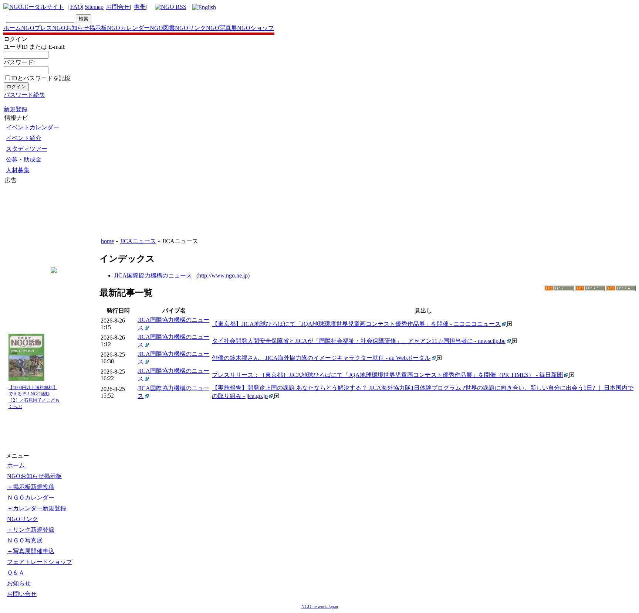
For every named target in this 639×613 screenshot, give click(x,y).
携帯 (140, 7)
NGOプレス (36, 28)
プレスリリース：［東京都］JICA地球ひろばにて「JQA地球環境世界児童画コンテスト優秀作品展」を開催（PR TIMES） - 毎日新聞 (387, 375)
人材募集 (18, 170)
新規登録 (15, 109)
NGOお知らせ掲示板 (79, 28)
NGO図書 (162, 28)
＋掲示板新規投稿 (30, 487)
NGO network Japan (319, 606)
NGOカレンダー (128, 28)
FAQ (76, 7)
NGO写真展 (221, 28)
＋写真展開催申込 (30, 551)
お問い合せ (22, 594)
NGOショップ (255, 28)
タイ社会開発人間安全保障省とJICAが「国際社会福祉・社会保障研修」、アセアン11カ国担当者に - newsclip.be (359, 341)
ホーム (12, 28)
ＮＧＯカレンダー (30, 497)
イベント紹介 (23, 138)
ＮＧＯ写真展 (25, 540)
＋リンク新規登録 (30, 530)
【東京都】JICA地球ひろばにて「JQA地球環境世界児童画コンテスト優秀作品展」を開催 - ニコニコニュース (356, 324)
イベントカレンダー (32, 127)
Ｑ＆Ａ (15, 572)
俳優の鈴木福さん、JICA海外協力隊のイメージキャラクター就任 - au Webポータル (321, 358)
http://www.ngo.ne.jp (223, 275)
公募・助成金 (23, 159)
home (107, 241)
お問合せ (118, 7)
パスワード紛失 (24, 95)
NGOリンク (190, 28)
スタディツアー (26, 149)
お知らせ (19, 583)
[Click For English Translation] (204, 7)
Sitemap (94, 7)
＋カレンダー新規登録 (36, 508)
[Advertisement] (27, 228)
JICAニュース (138, 241)
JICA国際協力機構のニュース (153, 275)
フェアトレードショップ (39, 562)
